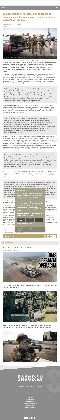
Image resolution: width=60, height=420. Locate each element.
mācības (7, 230)
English (38, 189)
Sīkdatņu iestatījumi (30, 407)
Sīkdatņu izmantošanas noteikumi (26, 223)
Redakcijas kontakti (30, 399)
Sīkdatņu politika (30, 405)
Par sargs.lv (30, 397)
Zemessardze (9, 232)
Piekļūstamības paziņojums (30, 403)
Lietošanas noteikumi (30, 401)
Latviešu (41, 189)
